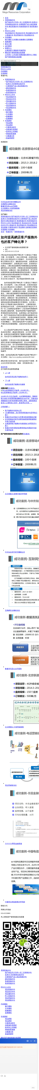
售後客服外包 (24, 26)
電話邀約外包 (31, 33)
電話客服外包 (10, 33)
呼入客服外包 (11, 103)
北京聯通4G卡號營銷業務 (10, 208)
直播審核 (29, 39)
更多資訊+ (11, 388)
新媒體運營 (10, 138)
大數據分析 (10, 136)
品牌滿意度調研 (12, 129)
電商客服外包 (10, 20)
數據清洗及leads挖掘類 (9, 206)
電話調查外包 (29, 35)
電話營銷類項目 (6, 210)
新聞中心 (8, 48)
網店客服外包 (14, 26)
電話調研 (9, 125)
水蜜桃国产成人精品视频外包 (17, 86)
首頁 (6, 18)
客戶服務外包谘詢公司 (13, 410)
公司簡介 (8, 55)
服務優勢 (8, 42)
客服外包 (9, 232)
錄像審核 (22, 39)
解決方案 (8, 44)
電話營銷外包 (19, 35)
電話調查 (9, 123)
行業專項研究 (11, 127)
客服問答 (22, 50)
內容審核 (8, 37)
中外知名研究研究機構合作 (11, 202)
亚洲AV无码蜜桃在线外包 (15, 84)
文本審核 (15, 39)
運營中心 (29, 55)
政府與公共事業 (12, 131)
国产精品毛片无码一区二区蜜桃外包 (18, 22)
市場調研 (4, 73)
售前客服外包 (11, 92)
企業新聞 (8, 50)
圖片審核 (8, 39)
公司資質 (15, 55)
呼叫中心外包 (10, 31)
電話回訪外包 (20, 33)
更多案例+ (26, 434)
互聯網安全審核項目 (8, 204)
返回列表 (4, 367)
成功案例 (8, 46)
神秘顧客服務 (11, 134)
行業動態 (15, 50)
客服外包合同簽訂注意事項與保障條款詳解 (21, 417)
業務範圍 (22, 55)
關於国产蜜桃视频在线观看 (15, 52)
